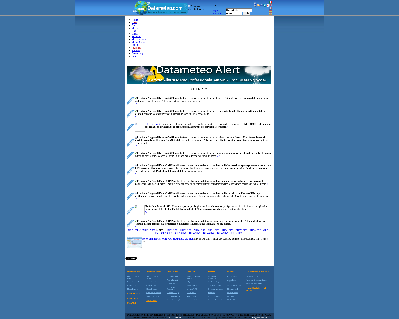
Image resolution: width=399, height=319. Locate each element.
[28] (245, 230)
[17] (194, 230)
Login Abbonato (214, 296)
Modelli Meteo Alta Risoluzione (258, 272)
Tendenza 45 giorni (215, 282)
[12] (170, 230)
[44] (204, 233)
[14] (180, 230)
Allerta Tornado (172, 283)
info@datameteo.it (259, 318)
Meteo (135, 28)
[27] (240, 230)
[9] (157, 230)
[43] (199, 233)
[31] (259, 230)
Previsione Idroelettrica (254, 283)
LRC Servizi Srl (153, 124)
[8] (153, 230)
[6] (146, 230)
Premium (211, 272)
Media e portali (232, 289)
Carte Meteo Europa (153, 296)
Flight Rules (191, 282)
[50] (232, 233)
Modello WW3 (192, 300)
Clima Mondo (151, 285)
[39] (180, 233)
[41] (190, 233)
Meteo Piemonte (133, 293)
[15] (184, 230)
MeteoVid (230, 296)
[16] (189, 230)
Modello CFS (191, 293)
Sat (133, 25)
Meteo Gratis (151, 301)
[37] (171, 233)
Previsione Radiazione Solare (256, 280)
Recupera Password (215, 300)
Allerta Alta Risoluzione (171, 288)
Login (246, 13)
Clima (135, 33)
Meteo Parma (132, 298)
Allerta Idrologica (173, 296)
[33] (268, 230)
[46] (213, 233)
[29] (250, 230)
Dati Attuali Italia (133, 282)
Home (135, 19)
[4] (139, 230)
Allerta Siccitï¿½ (173, 293)
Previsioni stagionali (215, 289)
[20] (208, 230)
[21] (212, 230)
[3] (136, 230)
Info (134, 56)
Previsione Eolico (252, 276)
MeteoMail (131, 303)
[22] (217, 230)
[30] (254, 230)
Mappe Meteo (138, 42)
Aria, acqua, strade (234, 285)
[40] (185, 233)
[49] (227, 233)
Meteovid (136, 36)
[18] (198, 230)
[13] (175, 230)
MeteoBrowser (232, 293)
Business (136, 50)
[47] (218, 233)
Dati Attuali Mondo (153, 282)
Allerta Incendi (172, 280)
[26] (236, 230)
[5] (143, 230)
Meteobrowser (139, 39)
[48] (223, 233)
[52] (241, 233)
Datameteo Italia (134, 272)
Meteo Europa (151, 289)
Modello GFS (192, 285)
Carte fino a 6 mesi (215, 285)
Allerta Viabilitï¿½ (173, 300)
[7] (150, 230)
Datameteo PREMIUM (212, 277)
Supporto (211, 293)
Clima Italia (131, 285)
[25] (231, 230)
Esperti (135, 45)
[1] (129, 230)
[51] (237, 233)
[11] (166, 230)
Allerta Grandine (173, 276)
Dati (134, 31)
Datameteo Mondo (153, 272)
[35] (162, 233)
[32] (264, 230)
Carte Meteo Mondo (153, 293)
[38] (176, 233)
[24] (226, 230)
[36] (166, 233)
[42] (194, 233)
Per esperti (191, 272)
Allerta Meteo (172, 272)
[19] (203, 230)
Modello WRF (192, 289)
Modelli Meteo (232, 300)
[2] (133, 230)
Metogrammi (191, 296)
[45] (209, 233)
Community (137, 53)
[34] (157, 233)
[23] (222, 230)
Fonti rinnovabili (233, 276)
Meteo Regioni (132, 289)
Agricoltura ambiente (231, 281)
